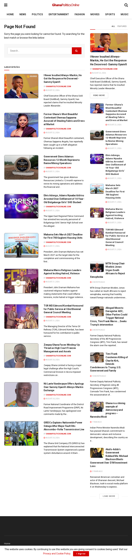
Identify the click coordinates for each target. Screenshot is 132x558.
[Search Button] (126, 5)
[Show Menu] (5, 5)
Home (10, 14)
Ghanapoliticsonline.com (58, 86)
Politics (37, 14)
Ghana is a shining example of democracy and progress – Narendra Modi (107, 410)
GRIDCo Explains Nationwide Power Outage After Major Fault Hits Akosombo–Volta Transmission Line (64, 426)
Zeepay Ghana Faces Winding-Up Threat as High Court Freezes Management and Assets (62, 348)
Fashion (80, 14)
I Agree (81, 553)
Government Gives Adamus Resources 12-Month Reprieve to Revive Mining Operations (62, 160)
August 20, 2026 (52, 360)
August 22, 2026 (52, 90)
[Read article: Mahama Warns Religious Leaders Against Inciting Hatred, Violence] (21, 281)
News (22, 14)
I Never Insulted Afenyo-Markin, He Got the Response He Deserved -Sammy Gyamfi (62, 78)
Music (125, 14)
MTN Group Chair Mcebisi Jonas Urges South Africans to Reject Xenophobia (107, 270)
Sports (110, 14)
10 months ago (99, 376)
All (113, 26)
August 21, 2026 (52, 171)
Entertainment (59, 14)
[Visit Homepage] (66, 5)
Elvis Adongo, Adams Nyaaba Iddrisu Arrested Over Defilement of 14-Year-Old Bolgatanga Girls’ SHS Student (64, 198)
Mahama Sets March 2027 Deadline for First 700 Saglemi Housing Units (115, 191)
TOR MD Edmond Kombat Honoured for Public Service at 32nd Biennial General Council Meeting (63, 309)
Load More (109, 496)
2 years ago (97, 471)
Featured (122, 26)
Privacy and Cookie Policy (56, 553)
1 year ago (97, 422)
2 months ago (98, 282)
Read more (100, 95)
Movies (95, 14)
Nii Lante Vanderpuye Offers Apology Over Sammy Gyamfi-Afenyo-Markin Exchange (64, 387)
